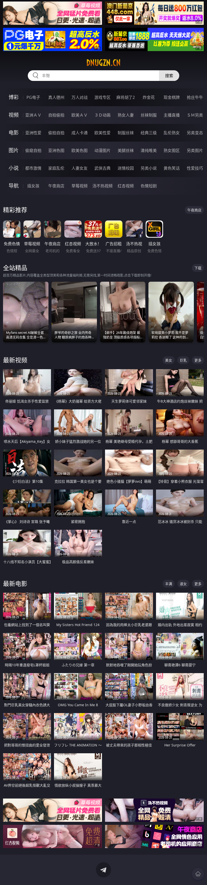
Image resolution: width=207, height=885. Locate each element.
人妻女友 (79, 168)
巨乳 (183, 360)
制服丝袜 (126, 133)
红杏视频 (126, 186)
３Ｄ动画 (102, 115)
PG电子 (33, 97)
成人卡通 (79, 133)
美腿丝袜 (126, 150)
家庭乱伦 (56, 168)
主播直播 (172, 115)
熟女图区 (172, 150)
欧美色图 (79, 150)
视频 (14, 115)
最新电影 (15, 583)
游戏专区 (102, 97)
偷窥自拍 (33, 150)
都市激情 (33, 168)
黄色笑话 (172, 168)
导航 (14, 185)
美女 (168, 360)
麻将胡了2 (125, 97)
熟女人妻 (126, 115)
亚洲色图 (56, 150)
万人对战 (79, 97)
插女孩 (33, 186)
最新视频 (15, 360)
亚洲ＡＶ (33, 115)
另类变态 (195, 133)
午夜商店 (56, 186)
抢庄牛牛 (195, 97)
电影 (14, 132)
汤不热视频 (102, 186)
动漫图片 (102, 150)
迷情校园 (126, 168)
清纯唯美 (149, 150)
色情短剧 (149, 186)
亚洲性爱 (33, 133)
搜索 (169, 75)
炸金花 (149, 97)
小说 (14, 168)
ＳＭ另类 (195, 115)
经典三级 (149, 133)
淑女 (183, 583)
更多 (197, 360)
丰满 (168, 583)
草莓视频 (79, 186)
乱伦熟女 (172, 133)
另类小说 (149, 168)
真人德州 (56, 97)
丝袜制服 (149, 115)
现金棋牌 (172, 97)
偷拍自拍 (56, 133)
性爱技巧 (195, 168)
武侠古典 (102, 168)
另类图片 (195, 150)
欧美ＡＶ (79, 115)
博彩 (14, 97)
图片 (14, 150)
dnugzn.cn (103, 63)
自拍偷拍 (56, 115)
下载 (197, 268)
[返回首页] (198, 874)
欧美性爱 (102, 133)
